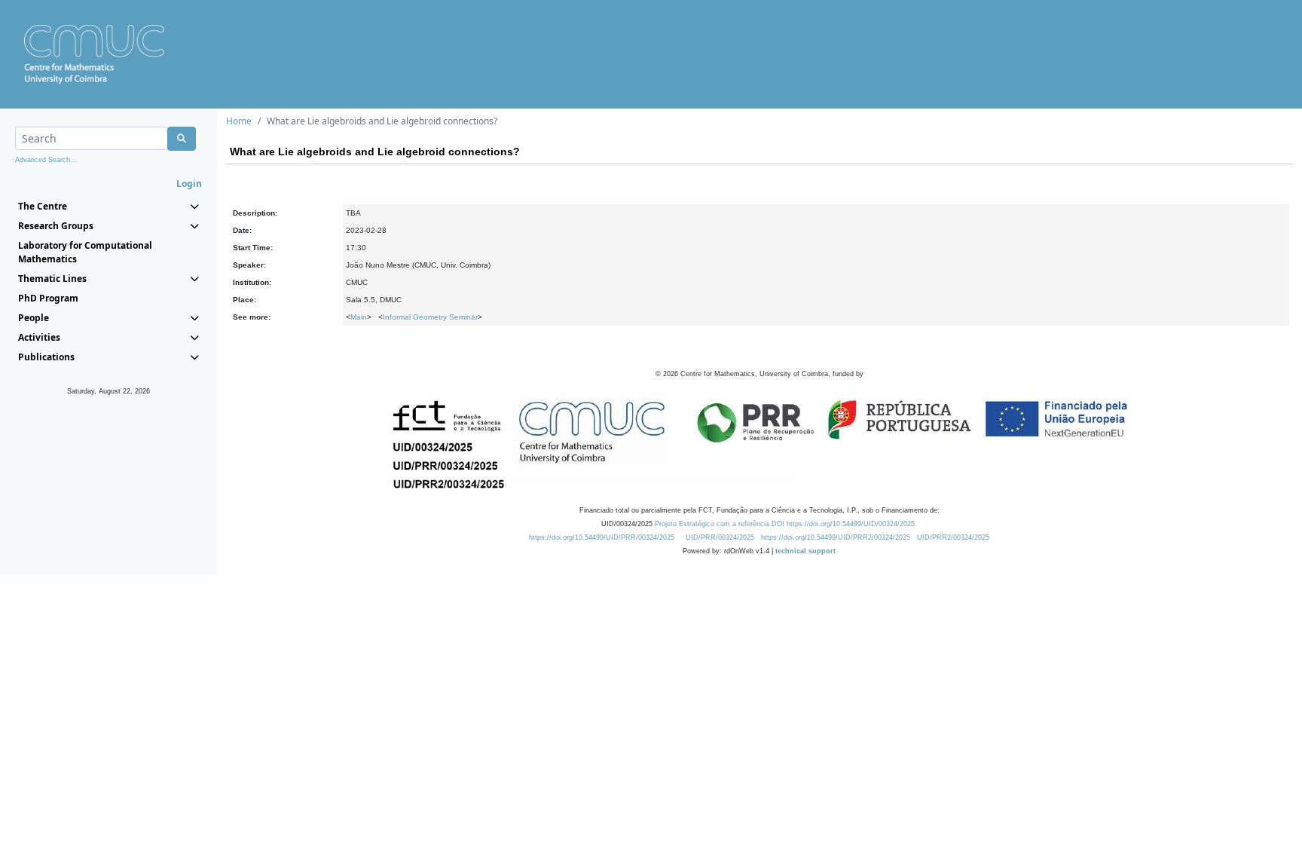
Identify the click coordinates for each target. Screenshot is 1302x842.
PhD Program (48, 298)
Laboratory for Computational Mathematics (85, 252)
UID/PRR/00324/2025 (720, 537)
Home (239, 121)
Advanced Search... (46, 160)
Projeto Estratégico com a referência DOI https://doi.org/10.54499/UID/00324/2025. (786, 524)
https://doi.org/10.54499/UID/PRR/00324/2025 (601, 537)
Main (358, 317)
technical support (805, 551)
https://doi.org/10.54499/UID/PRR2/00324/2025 (835, 537)
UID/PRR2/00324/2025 (953, 537)
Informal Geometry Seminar (430, 317)
